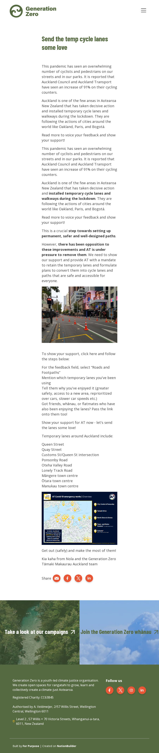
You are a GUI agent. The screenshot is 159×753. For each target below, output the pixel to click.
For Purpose (31, 746)
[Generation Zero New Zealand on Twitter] (120, 690)
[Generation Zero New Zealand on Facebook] (109, 690)
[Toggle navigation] (143, 10)
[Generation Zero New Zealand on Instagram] (131, 690)
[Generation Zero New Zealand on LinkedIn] (142, 690)
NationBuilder (66, 746)
